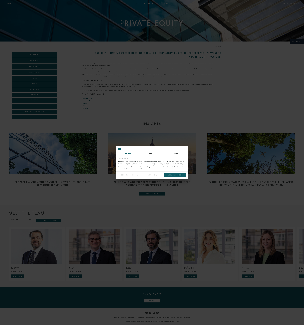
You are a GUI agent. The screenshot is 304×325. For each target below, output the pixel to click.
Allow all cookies (175, 175)
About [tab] (175, 154)
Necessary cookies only (129, 175)
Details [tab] (152, 154)
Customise (151, 175)
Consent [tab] (128, 154)
